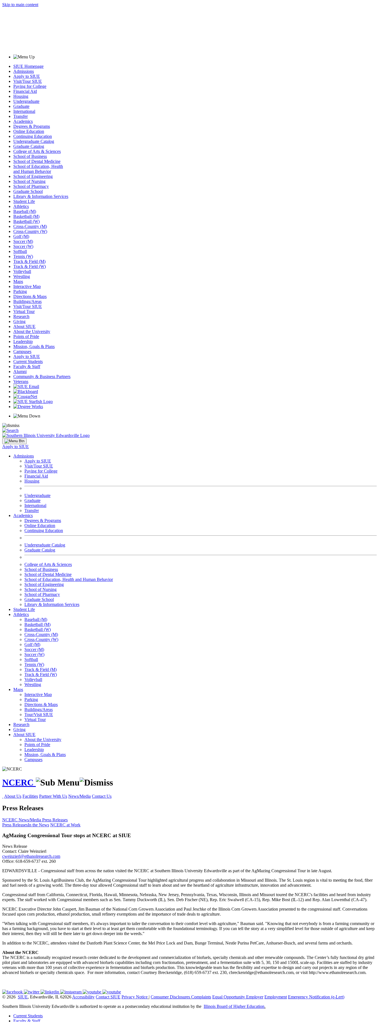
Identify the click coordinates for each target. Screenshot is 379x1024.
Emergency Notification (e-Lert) (316, 997)
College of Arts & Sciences (37, 151)
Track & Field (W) (29, 266)
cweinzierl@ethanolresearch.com (31, 856)
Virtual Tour (24, 311)
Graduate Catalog (28, 146)
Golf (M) (21, 236)
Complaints (201, 997)
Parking (20, 291)
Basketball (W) (26, 221)
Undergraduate (26, 101)
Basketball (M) (26, 216)
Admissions (23, 71)
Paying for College (29, 86)
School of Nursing (29, 181)
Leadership (23, 341)
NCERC (19, 782)
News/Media (79, 796)
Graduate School (28, 191)
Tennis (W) (23, 256)
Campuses (22, 351)
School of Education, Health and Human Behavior (38, 169)
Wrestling (21, 276)
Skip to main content (20, 4)
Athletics (21, 206)
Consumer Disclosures (170, 997)
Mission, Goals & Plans (34, 346)
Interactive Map (27, 286)
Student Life (24, 201)
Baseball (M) (24, 211)
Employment (275, 997)
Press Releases (55, 819)
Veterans (20, 381)
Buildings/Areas (27, 301)
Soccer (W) (23, 246)
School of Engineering (33, 176)
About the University (31, 331)
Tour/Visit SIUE (38, 714)
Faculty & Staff (26, 366)
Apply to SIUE (26, 76)
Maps (18, 281)
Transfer (20, 116)
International (24, 111)
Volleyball (22, 271)
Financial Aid (25, 91)
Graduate (21, 106)
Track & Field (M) (29, 261)
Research (21, 316)
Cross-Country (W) (30, 231)
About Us (12, 796)
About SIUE (24, 326)
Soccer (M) (23, 241)
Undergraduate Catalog (33, 141)
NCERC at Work (65, 824)
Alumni (20, 371)
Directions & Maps (30, 296)
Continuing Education (32, 136)
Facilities (30, 796)
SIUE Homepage (28, 66)
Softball (20, 251)
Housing (20, 96)
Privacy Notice (135, 997)
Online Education (28, 131)
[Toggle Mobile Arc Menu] (14, 441)
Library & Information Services (40, 196)
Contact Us (102, 796)
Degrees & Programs (31, 126)
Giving (19, 321)
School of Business (30, 156)
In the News (38, 824)
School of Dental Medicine (36, 161)
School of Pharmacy (31, 186)
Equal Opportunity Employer (237, 997)
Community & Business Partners (41, 376)
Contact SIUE (108, 997)
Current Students (28, 361)
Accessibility (83, 997)
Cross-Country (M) (30, 226)
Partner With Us (53, 796)
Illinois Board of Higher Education (234, 1006)
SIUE (23, 997)
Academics (23, 121)
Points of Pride (26, 336)
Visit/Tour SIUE (27, 81)
